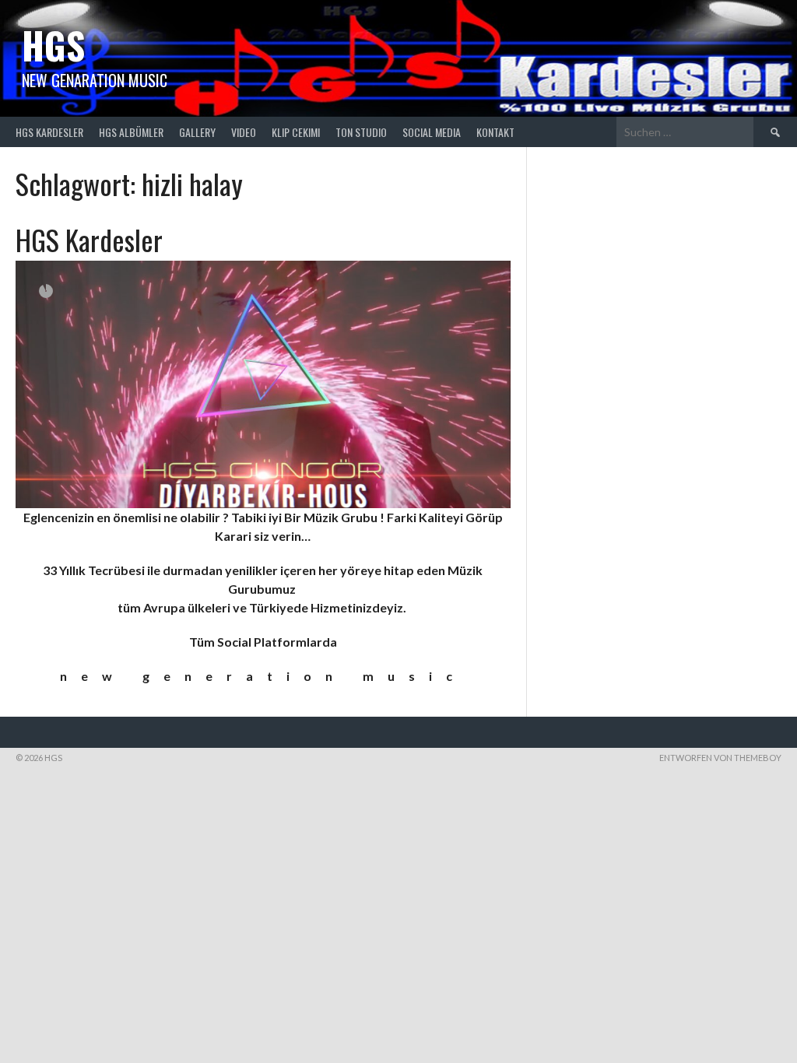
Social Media (431, 132)
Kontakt (495, 132)
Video (243, 132)
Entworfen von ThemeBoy (720, 758)
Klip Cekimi (296, 132)
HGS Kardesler (49, 132)
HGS (53, 44)
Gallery (197, 132)
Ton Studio (361, 132)
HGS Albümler (131, 132)
